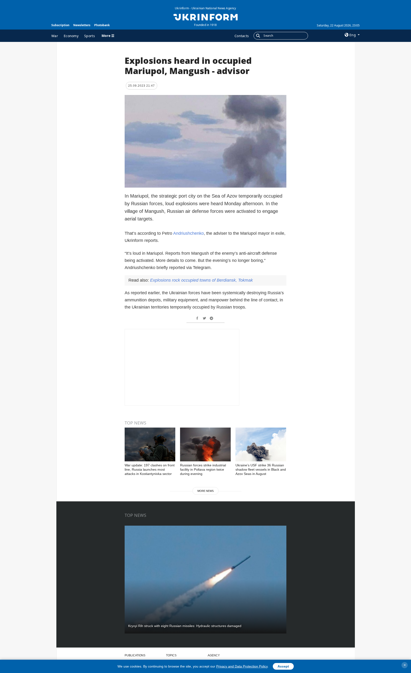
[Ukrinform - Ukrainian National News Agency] (205, 16)
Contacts (242, 36)
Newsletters (81, 25)
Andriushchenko (188, 233)
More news (205, 490)
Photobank (102, 25)
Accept (283, 666)
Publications (135, 655)
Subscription (60, 25)
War (54, 36)
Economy (71, 36)
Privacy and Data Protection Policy (242, 666)
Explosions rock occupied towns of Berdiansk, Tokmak (201, 280)
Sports (89, 36)
